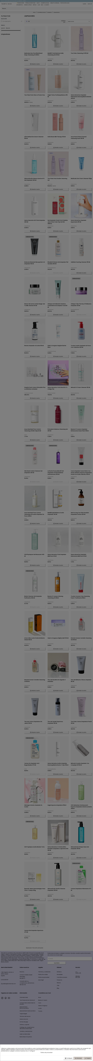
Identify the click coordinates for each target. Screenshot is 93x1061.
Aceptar (87, 1058)
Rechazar (78, 1058)
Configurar (68, 1058)
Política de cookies (44, 1049)
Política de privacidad (46, 1052)
